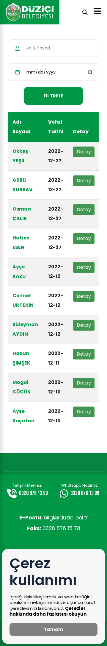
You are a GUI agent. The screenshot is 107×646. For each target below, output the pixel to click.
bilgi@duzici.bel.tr (53, 517)
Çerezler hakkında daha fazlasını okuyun (48, 611)
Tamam (53, 629)
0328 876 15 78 (53, 528)
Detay (84, 151)
